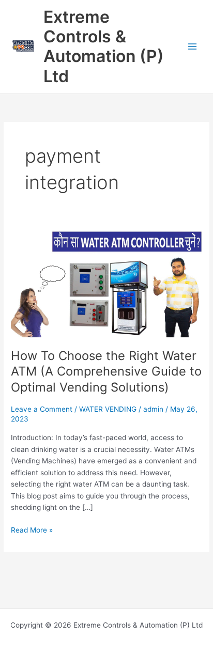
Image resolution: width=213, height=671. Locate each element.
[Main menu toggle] (192, 47)
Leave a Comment (41, 409)
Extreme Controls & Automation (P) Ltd (103, 46)
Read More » (32, 529)
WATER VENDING (107, 409)
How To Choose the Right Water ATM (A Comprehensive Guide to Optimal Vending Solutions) (106, 371)
